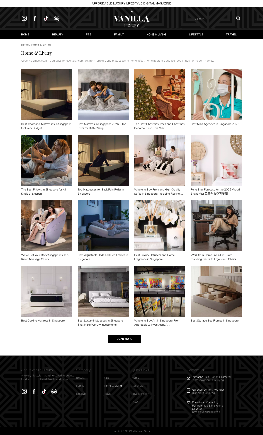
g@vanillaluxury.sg (203, 393)
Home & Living (156, 34)
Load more (124, 338)
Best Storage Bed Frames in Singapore (214, 321)
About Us (137, 386)
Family (119, 34)
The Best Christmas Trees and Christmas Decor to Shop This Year (159, 126)
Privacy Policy (140, 394)
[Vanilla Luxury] (131, 18)
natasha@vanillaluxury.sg (208, 380)
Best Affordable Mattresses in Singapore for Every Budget (46, 126)
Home (25, 34)
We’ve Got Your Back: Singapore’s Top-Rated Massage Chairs (45, 257)
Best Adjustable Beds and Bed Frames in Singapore (103, 257)
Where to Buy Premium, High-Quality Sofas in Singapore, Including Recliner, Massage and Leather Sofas (157, 192)
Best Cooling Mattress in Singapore (43, 321)
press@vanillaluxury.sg (206, 412)
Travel (231, 34)
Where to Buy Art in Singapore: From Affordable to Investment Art (157, 323)
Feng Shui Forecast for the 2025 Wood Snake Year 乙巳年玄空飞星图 (215, 192)
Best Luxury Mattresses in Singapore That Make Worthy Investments (100, 323)
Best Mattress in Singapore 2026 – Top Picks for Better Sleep (102, 126)
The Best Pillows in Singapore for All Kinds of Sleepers (43, 192)
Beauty (57, 34)
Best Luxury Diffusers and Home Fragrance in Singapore (154, 257)
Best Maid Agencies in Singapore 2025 (215, 124)
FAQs (135, 402)
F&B (88, 34)
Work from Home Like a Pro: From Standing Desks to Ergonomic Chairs (213, 257)
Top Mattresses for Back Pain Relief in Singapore (101, 192)
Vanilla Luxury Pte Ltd (140, 431)
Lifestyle (196, 34)
